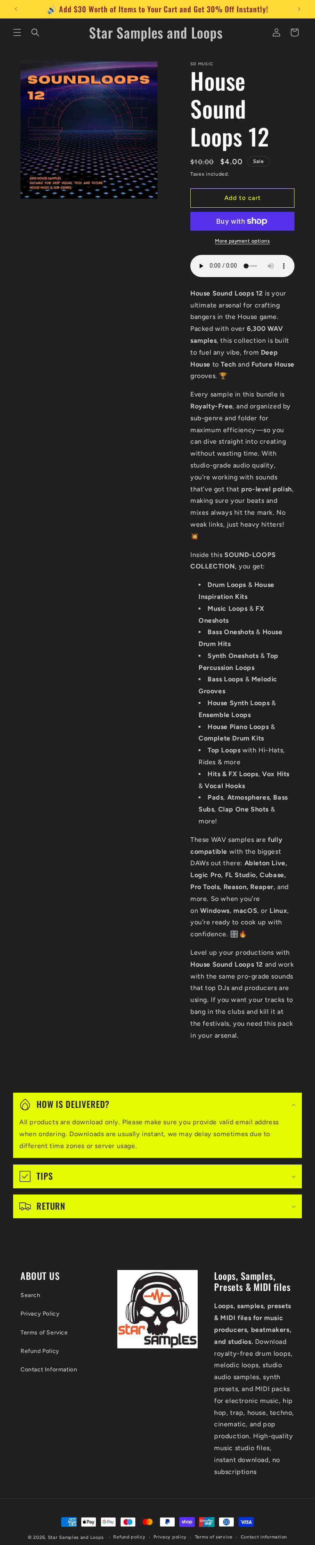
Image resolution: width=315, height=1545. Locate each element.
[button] (17, 32)
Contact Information (49, 1369)
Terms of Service (44, 1332)
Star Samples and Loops (76, 1537)
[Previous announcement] (16, 9)
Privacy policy (170, 1537)
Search (31, 1295)
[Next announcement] (299, 9)
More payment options (242, 241)
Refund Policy (40, 1351)
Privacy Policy (40, 1313)
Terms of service (214, 1537)
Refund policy (129, 1537)
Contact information (264, 1537)
